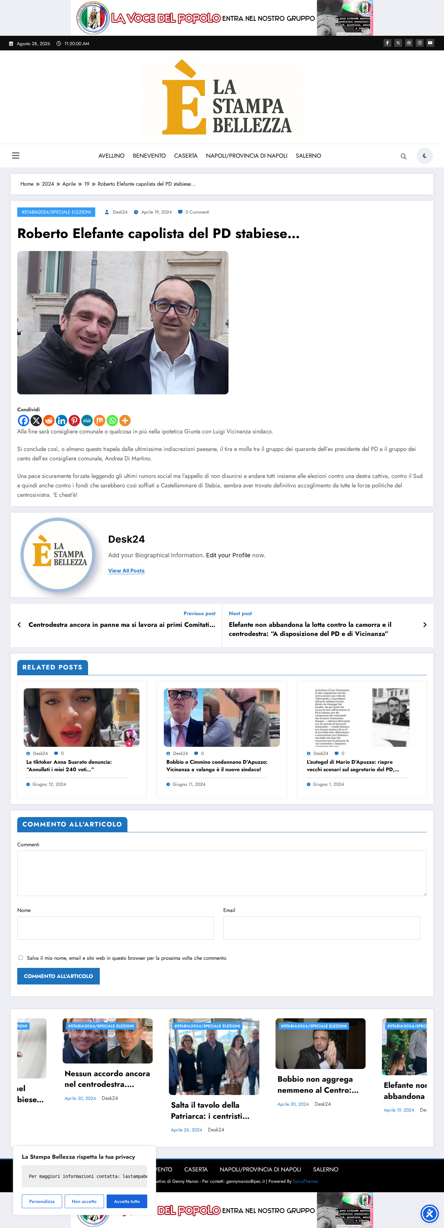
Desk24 (120, 212)
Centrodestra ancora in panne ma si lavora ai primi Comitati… (122, 624)
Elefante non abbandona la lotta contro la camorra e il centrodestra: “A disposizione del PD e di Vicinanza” (310, 629)
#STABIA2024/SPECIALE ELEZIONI (56, 212)
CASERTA (186, 156)
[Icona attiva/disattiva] (15, 156)
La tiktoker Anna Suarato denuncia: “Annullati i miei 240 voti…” (69, 766)
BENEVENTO (149, 156)
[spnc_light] (425, 156)
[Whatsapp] (112, 420)
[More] (125, 420)
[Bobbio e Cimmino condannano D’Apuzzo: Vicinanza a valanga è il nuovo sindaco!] (222, 716)
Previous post (199, 613)
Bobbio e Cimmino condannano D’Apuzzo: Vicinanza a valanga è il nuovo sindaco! (217, 766)
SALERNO (308, 156)
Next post (240, 613)
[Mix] (99, 420)
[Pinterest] (74, 420)
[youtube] (430, 43)
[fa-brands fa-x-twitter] (398, 43)
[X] (36, 420)
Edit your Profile (228, 555)
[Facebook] (23, 420)
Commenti (28, 844)
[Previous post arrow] (19, 625)
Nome (24, 910)
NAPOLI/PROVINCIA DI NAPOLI (246, 156)
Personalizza (42, 1201)
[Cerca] (404, 157)
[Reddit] (49, 420)
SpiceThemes (305, 1181)
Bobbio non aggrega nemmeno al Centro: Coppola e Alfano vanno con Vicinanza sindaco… (175, 1085)
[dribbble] (409, 43)
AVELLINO (111, 156)
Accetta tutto (127, 1201)
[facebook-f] (387, 43)
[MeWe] (87, 420)
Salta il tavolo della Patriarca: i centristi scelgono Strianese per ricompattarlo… (72, 1111)
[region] (84, 1180)
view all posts (126, 571)
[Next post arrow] (425, 625)
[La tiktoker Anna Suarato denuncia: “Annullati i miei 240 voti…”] (81, 716)
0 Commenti (197, 212)
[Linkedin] (61, 420)
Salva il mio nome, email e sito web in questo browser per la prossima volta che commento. (127, 958)
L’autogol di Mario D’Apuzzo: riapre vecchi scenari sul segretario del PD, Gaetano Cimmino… (351, 766)
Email (229, 910)
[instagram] (420, 43)
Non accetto (84, 1201)
